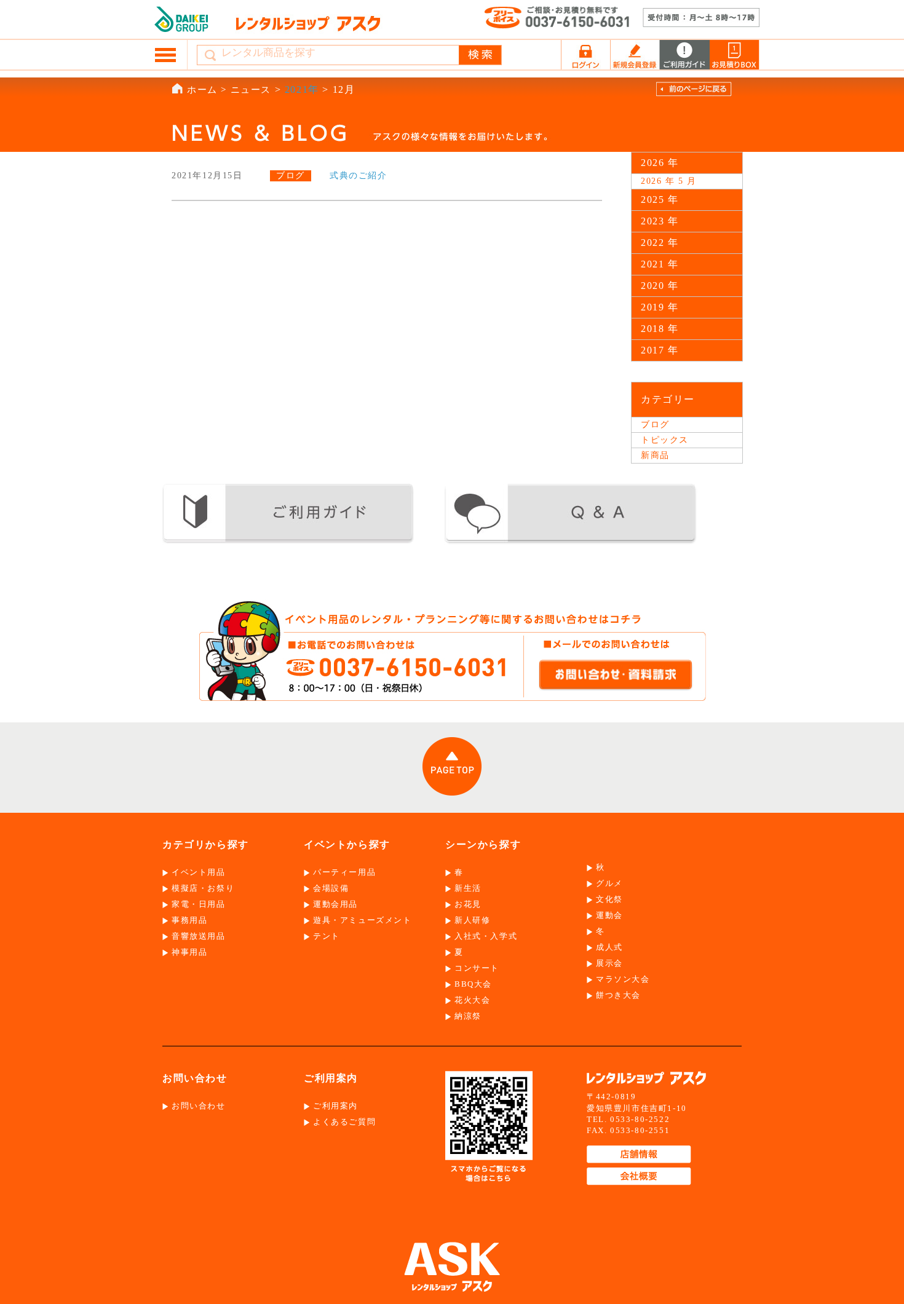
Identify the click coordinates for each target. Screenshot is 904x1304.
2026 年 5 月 (669, 181)
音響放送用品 (199, 936)
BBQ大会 (473, 984)
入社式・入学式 (485, 936)
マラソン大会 (623, 979)
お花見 (468, 904)
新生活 (468, 888)
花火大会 (472, 1000)
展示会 (609, 963)
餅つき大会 (618, 995)
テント (326, 936)
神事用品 (189, 952)
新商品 (655, 455)
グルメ (609, 883)
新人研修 (472, 920)
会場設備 (331, 888)
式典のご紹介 (358, 175)
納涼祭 (468, 1016)
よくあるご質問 (344, 1121)
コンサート (476, 968)
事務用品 (189, 920)
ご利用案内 (335, 1105)
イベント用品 (199, 872)
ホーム (202, 90)
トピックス (665, 440)
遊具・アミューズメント (362, 920)
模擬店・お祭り (203, 888)
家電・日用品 (199, 904)
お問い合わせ (199, 1105)
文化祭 (609, 899)
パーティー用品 (344, 872)
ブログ (655, 424)
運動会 (609, 915)
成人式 (609, 947)
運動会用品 (335, 904)
